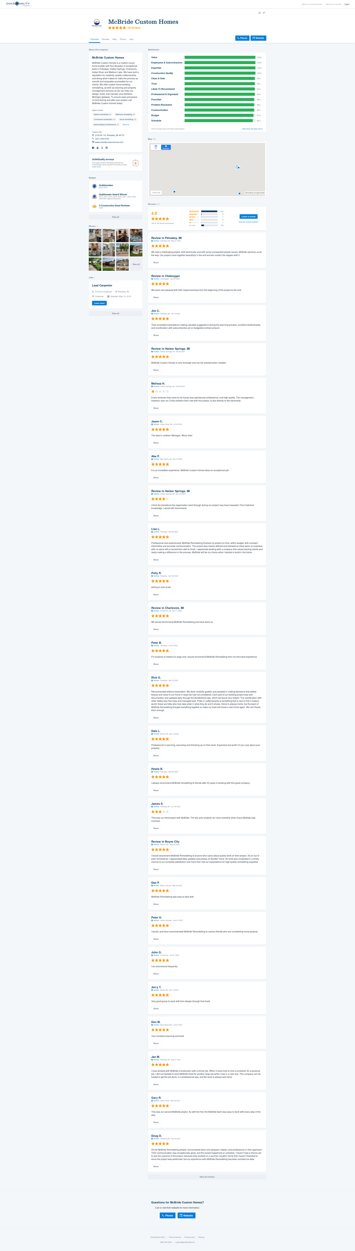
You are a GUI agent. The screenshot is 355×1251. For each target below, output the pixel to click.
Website (260, 38)
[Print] (259, 13)
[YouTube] (98, 148)
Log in (347, 4)
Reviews (105, 39)
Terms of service (175, 1237)
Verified (156, 241)
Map (114, 39)
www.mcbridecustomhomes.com (109, 142)
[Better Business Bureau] (102, 148)
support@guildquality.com (185, 1242)
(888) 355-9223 (166, 1242)
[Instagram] (106, 148)
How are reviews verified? (248, 222)
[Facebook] (93, 148)
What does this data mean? (252, 129)
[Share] (264, 13)
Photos (123, 39)
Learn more (96, 166)
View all (136, 264)
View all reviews (207, 1176)
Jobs (131, 39)
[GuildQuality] (18, 4)
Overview (94, 39)
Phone (243, 38)
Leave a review (249, 216)
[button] (174, 192)
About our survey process (312, 4)
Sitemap (201, 1237)
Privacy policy (189, 1237)
